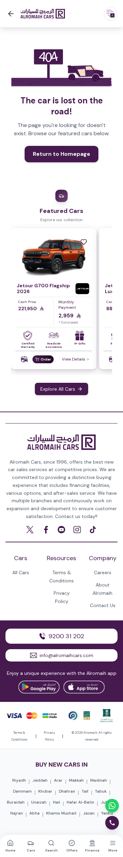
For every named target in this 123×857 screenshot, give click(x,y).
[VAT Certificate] (87, 715)
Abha (34, 813)
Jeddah (39, 780)
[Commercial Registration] (107, 715)
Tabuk (101, 791)
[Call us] (112, 823)
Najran (16, 813)
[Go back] (10, 13)
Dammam (22, 791)
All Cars (20, 572)
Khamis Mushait (61, 813)
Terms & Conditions (19, 736)
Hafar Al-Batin (80, 802)
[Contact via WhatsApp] (112, 805)
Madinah (98, 780)
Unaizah (38, 802)
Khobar (45, 791)
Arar (58, 780)
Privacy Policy (49, 736)
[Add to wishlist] (84, 242)
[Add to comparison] (24, 359)
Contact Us (102, 605)
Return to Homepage (61, 153)
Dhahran (67, 791)
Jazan (89, 813)
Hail (56, 802)
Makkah (76, 780)
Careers (102, 572)
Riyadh (19, 780)
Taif (85, 791)
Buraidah (16, 802)
